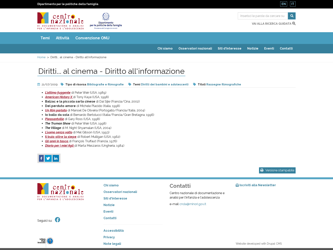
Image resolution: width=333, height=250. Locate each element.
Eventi (269, 48)
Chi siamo (165, 48)
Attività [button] (62, 38)
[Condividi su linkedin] (56, 158)
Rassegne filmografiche (223, 84)
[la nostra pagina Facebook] (57, 220)
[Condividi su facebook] (41, 158)
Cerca (292, 15)
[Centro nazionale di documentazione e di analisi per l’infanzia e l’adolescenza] (60, 20)
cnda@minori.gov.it (192, 204)
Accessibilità (113, 230)
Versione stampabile (279, 170)
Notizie (252, 48)
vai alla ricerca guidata (272, 23)
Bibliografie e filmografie (105, 84)
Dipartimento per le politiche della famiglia (67, 4)
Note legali (112, 244)
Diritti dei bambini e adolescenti (164, 84)
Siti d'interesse (229, 48)
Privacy (109, 237)
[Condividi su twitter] (48, 158)
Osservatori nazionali (195, 48)
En (284, 4)
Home (41, 57)
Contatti (286, 48)
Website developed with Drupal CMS (259, 243)
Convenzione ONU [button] (92, 38)
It (292, 4)
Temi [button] (45, 38)
